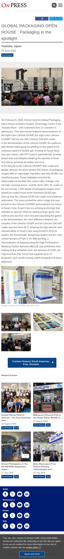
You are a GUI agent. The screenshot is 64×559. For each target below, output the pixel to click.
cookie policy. (32, 547)
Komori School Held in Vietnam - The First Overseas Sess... (16, 418)
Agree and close (32, 554)
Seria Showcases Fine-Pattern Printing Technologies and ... (44, 466)
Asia (16, 428)
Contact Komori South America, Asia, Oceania (30, 363)
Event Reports (7, 55)
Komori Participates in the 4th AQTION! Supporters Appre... (14, 466)
